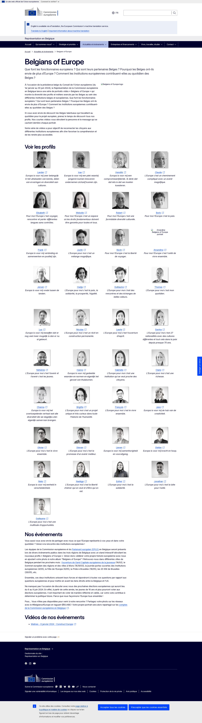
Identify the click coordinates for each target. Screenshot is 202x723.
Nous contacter (89, 687)
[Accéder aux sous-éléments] (54, 44)
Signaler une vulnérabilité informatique (41, 691)
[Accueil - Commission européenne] (44, 11)
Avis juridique (131, 691)
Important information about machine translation (69, 31)
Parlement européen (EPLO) (85, 549)
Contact (170, 44)
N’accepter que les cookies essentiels (149, 707)
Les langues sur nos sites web (73, 691)
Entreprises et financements (122, 44)
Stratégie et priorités (67, 44)
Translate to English (39, 31)
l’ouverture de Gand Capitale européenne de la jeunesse (88, 562)
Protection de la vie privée (111, 691)
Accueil (28, 44)
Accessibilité (146, 691)
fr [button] (117, 13)
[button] (42, 637)
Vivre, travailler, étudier (150, 44)
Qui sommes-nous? (44, 44)
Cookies (92, 691)
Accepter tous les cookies (112, 707)
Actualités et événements (93, 44)
